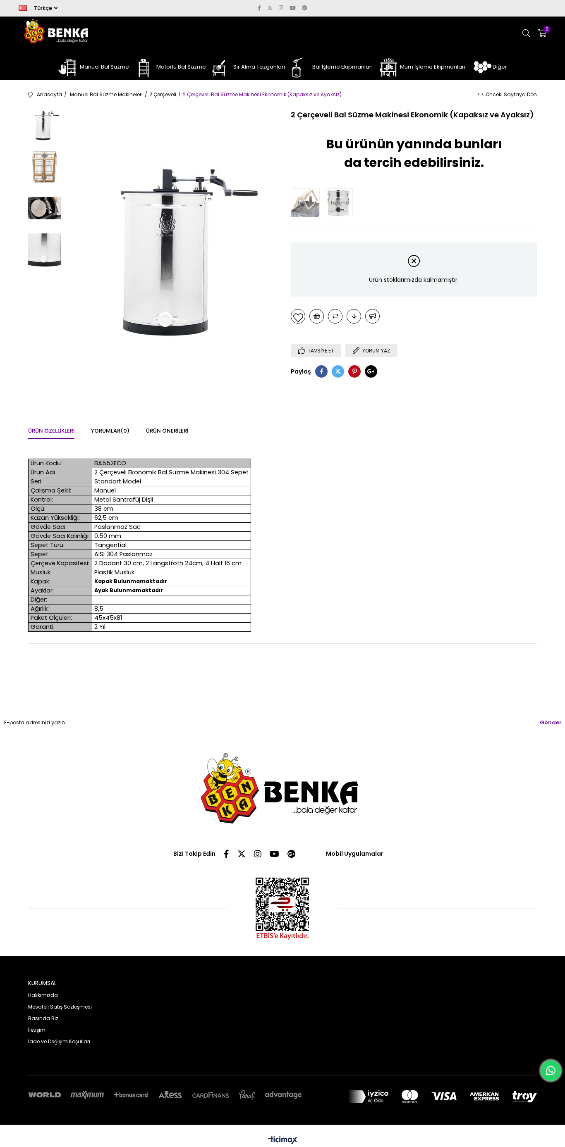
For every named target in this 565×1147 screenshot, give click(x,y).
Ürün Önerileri (167, 431)
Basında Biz (43, 1018)
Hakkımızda (43, 995)
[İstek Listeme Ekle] (316, 316)
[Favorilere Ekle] (298, 316)
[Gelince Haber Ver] (372, 316)
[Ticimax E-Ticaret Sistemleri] (282, 1140)
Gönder (551, 722)
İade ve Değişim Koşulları (59, 1041)
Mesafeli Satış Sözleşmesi (60, 1006)
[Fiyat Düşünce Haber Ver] (354, 316)
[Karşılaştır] (335, 316)
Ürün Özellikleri (51, 431)
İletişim (36, 1029)
